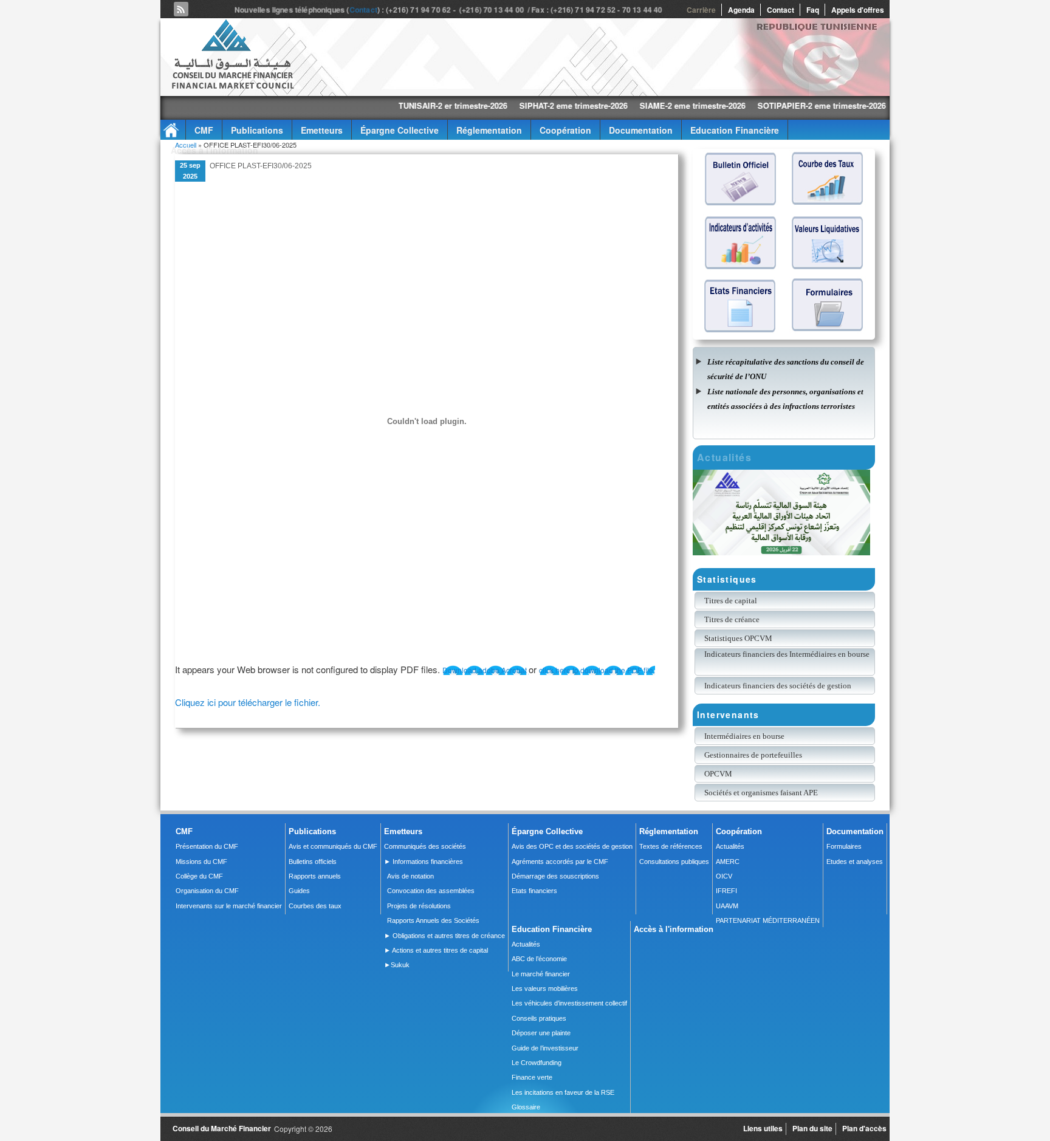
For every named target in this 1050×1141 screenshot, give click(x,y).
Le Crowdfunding (536, 1062)
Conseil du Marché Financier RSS (181, 9)
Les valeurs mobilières (545, 988)
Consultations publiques (674, 861)
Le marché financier (541, 974)
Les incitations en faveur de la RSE (563, 1092)
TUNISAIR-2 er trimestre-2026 (398, 105)
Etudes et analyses (854, 861)
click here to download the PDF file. (597, 670)
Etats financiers (534, 890)
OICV (724, 876)
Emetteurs (322, 130)
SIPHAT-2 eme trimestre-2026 (519, 105)
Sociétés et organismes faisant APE (761, 792)
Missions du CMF (201, 861)
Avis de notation (410, 876)
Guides (299, 890)
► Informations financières (423, 861)
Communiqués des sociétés (425, 846)
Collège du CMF (199, 876)
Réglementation (489, 130)
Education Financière (734, 130)
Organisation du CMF (207, 890)
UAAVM (727, 906)
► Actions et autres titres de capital (436, 950)
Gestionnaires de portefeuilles (753, 754)
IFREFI (726, 890)
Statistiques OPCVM (738, 638)
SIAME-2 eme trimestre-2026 (638, 105)
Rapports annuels (315, 876)
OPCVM (718, 773)
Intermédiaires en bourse (744, 736)
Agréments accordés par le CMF (560, 861)
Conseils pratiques (539, 1018)
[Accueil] (232, 86)
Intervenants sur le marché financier (229, 906)
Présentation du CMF (207, 846)
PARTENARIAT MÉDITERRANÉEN (768, 920)
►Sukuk (397, 964)
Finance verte (532, 1077)
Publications (257, 130)
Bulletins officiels (313, 861)
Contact (365, 9)
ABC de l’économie (539, 958)
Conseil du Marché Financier (222, 1128)
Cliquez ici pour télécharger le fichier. (247, 702)
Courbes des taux (315, 906)
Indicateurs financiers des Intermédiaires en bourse (787, 654)
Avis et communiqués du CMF (333, 846)
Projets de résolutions (419, 906)
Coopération (565, 130)
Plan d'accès (864, 1128)
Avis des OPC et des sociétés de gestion (572, 846)
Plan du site (812, 1128)
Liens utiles (763, 1128)
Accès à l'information (214, 150)
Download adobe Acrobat (485, 670)
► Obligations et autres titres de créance (444, 935)
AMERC (727, 861)
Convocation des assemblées (431, 890)
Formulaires (844, 846)
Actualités (730, 846)
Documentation (641, 130)
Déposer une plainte (541, 1032)
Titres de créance (732, 619)
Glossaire (526, 1107)
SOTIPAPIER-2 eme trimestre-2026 (767, 105)
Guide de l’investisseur (545, 1048)
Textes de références (670, 846)
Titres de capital (730, 600)
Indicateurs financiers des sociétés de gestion (777, 685)
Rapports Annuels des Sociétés (433, 920)
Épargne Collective (399, 130)
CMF (203, 130)
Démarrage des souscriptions (555, 876)
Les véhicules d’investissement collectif (569, 1003)
